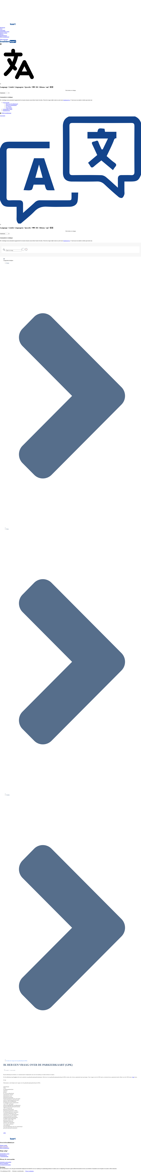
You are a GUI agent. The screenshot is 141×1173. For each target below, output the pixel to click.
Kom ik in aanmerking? (11, 105)
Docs (7, 529)
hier (133, 1077)
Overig (7, 794)
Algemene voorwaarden (5, 1162)
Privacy (2, 34)
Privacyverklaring (4, 1163)
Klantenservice (3, 35)
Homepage (2, 27)
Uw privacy (8, 106)
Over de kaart (6, 102)
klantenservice (66, 100)
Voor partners (9, 108)
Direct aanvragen (4, 39)
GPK (4, 1133)
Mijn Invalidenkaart (4, 37)
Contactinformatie (4, 1156)
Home (7, 263)
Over (1, 29)
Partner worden (3, 33)
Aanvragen (2, 30)
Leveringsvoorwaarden (5, 1164)
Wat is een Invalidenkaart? (12, 104)
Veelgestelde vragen (4, 31)
